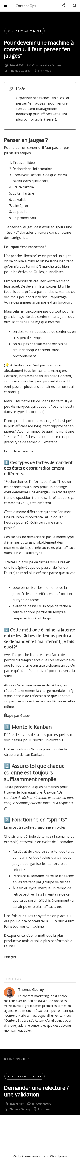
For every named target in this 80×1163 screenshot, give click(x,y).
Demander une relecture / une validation (36, 1091)
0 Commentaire (42, 1104)
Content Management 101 (24, 30)
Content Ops (26, 5)
